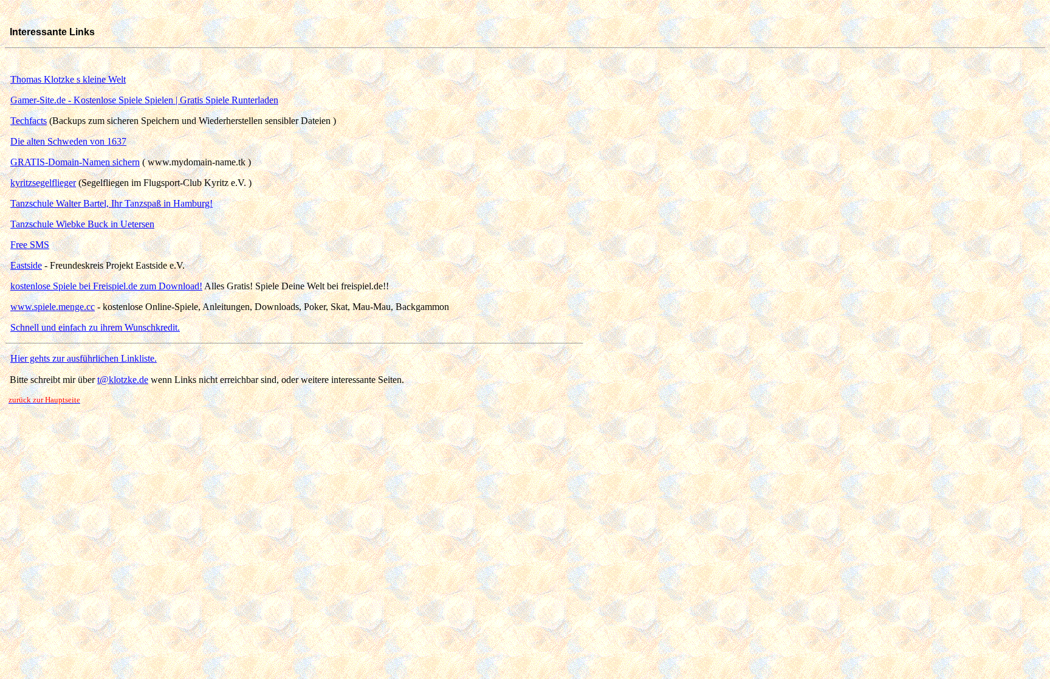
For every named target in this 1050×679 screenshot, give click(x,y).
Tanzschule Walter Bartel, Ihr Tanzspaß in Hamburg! (111, 203)
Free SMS (29, 245)
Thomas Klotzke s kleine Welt (68, 79)
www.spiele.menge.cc (52, 307)
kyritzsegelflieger (43, 183)
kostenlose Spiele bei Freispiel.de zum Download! (106, 286)
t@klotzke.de (122, 379)
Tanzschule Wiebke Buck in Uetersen (82, 224)
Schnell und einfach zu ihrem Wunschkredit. (95, 327)
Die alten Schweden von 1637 (68, 141)
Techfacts (28, 120)
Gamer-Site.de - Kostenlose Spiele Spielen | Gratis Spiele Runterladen (144, 100)
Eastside (26, 265)
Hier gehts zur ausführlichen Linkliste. (83, 358)
